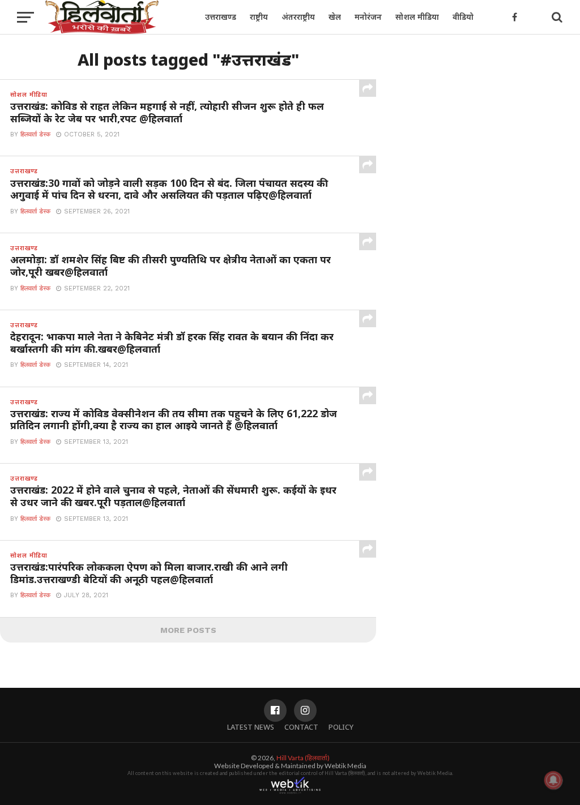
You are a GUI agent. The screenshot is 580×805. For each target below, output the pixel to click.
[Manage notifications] (553, 780)
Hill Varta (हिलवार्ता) (303, 757)
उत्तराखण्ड (220, 16)
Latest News (250, 727)
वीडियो (463, 16)
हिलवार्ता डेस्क (35, 134)
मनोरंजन (368, 16)
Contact (301, 727)
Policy (341, 727)
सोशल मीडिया (417, 16)
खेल (335, 16)
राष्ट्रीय (259, 16)
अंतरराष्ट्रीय (298, 16)
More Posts (188, 630)
